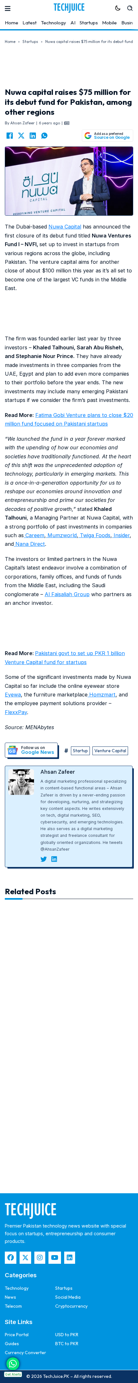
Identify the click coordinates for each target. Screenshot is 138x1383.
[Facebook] (9, 135)
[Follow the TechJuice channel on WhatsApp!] (12, 1363)
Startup (80, 751)
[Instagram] (39, 1258)
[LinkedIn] (33, 135)
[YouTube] (54, 1258)
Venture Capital (110, 751)
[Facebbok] (10, 1258)
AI (72, 23)
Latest (29, 23)
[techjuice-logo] (69, 8)
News (10, 1297)
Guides (12, 1343)
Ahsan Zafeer (57, 771)
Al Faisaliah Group (67, 594)
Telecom (13, 1306)
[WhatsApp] (44, 135)
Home (11, 23)
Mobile (109, 23)
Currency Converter (25, 1352)
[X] (21, 135)
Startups (89, 23)
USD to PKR (66, 1334)
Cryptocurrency (71, 1306)
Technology (53, 23)
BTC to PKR (66, 1343)
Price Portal (17, 1334)
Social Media (68, 1297)
